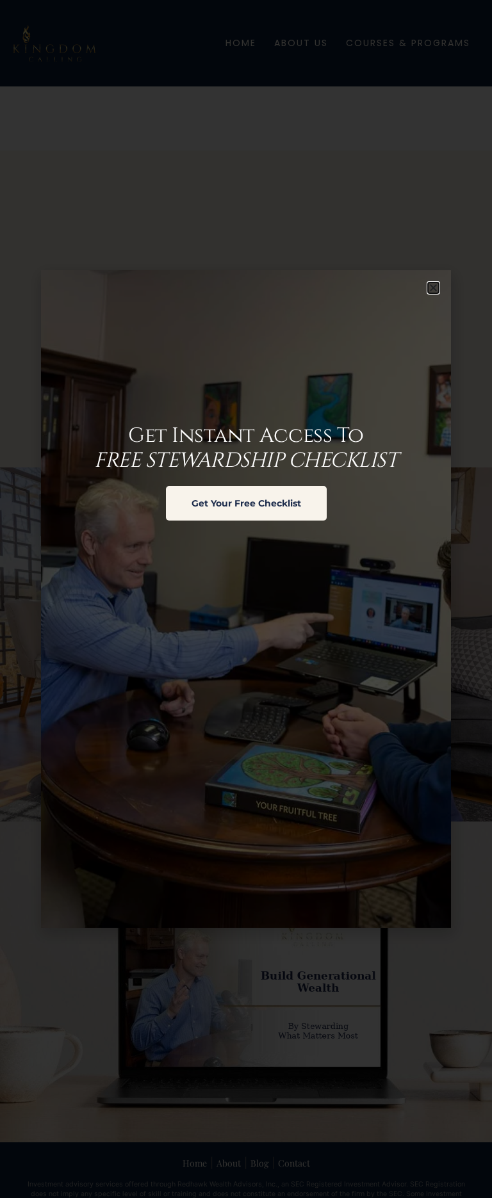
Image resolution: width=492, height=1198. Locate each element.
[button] (433, 288)
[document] (246, 599)
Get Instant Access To (246, 448)
